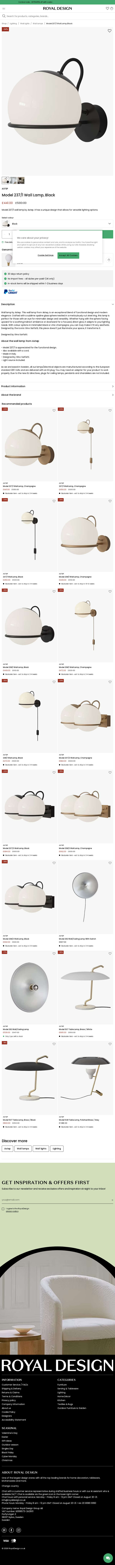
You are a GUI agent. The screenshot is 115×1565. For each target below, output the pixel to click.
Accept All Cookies (68, 255)
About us (6, 1408)
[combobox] (57, 224)
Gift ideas (7, 1441)
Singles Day (7, 1449)
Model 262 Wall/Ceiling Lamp (16, 1029)
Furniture (62, 1385)
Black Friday (8, 1452)
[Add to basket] (109, 260)
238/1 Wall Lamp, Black (13, 758)
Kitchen (61, 1400)
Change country (10, 1486)
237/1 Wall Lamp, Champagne (72, 486)
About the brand (11, 395)
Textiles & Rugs (65, 1404)
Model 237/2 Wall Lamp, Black (16, 848)
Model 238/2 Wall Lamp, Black (16, 939)
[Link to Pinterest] (4, 1530)
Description (8, 304)
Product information (13, 386)
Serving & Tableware (68, 1389)
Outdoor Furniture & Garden (72, 1408)
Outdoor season (10, 1445)
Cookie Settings (46, 255)
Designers (7, 1416)
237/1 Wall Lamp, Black (13, 577)
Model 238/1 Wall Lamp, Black (16, 667)
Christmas (7, 1460)
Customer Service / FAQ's (15, 1385)
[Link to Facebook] (11, 1530)
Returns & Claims (10, 1392)
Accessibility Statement (14, 1420)
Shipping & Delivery (11, 1389)
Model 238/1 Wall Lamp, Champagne (75, 577)
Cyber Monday (9, 1456)
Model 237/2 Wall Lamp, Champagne (75, 758)
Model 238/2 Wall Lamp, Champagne (75, 848)
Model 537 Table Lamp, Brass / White (75, 1029)
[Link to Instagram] (18, 1530)
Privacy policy (9, 1400)
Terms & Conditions (12, 1396)
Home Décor (64, 1396)
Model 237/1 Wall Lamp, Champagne (19, 486)
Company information (13, 1404)
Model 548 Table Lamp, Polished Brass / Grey (79, 1120)
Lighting (61, 1392)
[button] (107, 8)
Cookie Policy (8, 1412)
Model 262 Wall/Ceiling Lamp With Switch (77, 939)
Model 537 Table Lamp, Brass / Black (19, 1120)
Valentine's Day (10, 1433)
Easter (5, 1437)
